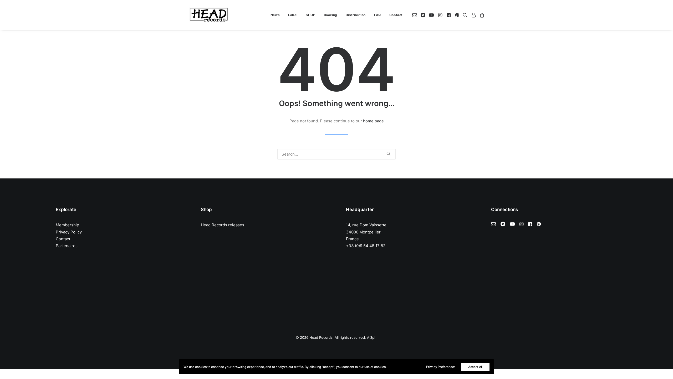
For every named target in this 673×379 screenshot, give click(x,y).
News (275, 15)
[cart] (481, 15)
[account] (473, 15)
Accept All (475, 367)
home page (373, 120)
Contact (396, 15)
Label (292, 15)
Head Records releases (222, 224)
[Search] (336, 154)
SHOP (310, 15)
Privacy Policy (69, 232)
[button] (415, 15)
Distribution (356, 15)
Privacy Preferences (440, 367)
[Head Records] (208, 15)
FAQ (377, 15)
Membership (67, 224)
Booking (330, 15)
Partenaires (67, 245)
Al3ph (371, 337)
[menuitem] (275, 15)
